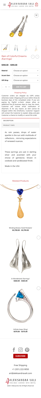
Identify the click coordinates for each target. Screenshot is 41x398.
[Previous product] (37, 56)
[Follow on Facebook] (14, 350)
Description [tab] (8, 121)
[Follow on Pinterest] (27, 350)
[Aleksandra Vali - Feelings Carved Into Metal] (21, 5)
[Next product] (33, 56)
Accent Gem (6, 75)
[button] (4, 4)
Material (4, 70)
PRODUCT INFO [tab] (9, 125)
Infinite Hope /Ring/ (20, 329)
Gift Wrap (5, 80)
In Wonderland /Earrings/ (20, 279)
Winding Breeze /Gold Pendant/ (20, 228)
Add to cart (21, 87)
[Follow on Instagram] (20, 350)
